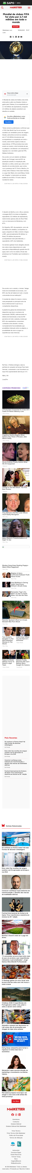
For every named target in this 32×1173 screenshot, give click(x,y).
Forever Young (16, 1156)
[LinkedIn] (16, 37)
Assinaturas (16, 1119)
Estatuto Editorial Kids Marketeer (16, 1126)
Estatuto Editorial (16, 1124)
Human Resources (16, 1154)
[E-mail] (21, 37)
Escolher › (8, 122)
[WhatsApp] (18, 37)
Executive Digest (16, 1152)
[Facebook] (10, 37)
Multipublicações (16, 1163)
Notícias (15, 26)
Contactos (16, 1122)
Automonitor (16, 1150)
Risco (16, 1159)
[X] (13, 37)
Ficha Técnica (16, 1131)
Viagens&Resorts (16, 1161)
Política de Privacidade (16, 1135)
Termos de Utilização (16, 1138)
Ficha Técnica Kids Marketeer (16, 1133)
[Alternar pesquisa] (2, 8)
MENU (18, 3)
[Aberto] (29, 7)
